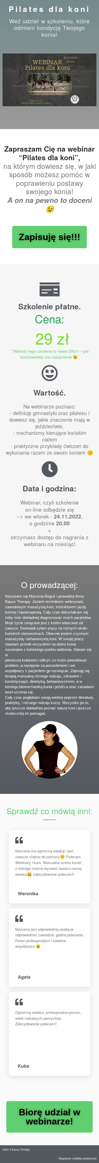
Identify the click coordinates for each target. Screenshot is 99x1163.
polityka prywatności (84, 1158)
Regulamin (65, 1158)
